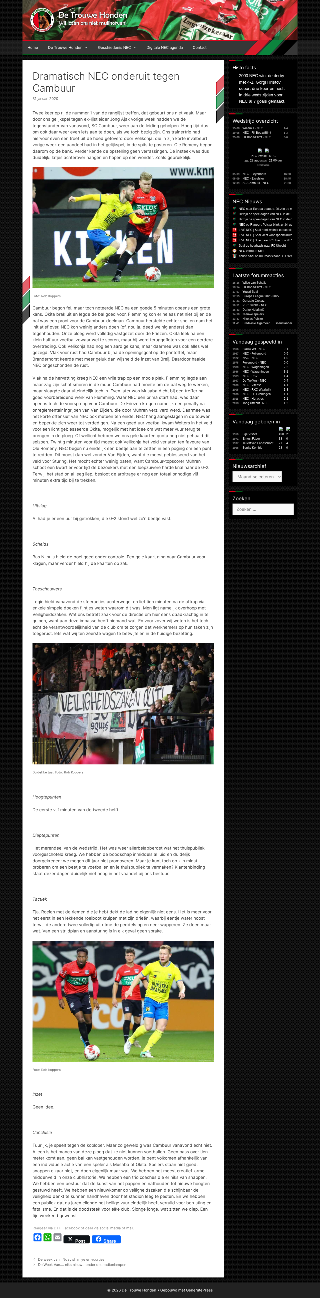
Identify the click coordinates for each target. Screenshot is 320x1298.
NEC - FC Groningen (256, 394)
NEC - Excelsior (253, 178)
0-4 (286, 380)
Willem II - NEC (252, 128)
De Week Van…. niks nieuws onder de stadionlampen (82, 1264)
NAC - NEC (250, 358)
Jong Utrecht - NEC (255, 403)
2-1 (286, 398)
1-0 (286, 358)
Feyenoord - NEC (254, 362)
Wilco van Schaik (254, 282)
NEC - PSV (250, 376)
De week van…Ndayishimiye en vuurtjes (71, 1259)
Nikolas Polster (252, 318)
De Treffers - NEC (254, 380)
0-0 (286, 362)
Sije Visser (249, 434)
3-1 (286, 371)
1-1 (286, 394)
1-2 (286, 403)
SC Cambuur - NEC (255, 183)
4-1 (286, 385)
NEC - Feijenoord (254, 353)
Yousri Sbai (250, 291)
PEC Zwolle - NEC (263, 156)
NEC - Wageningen (255, 367)
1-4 (286, 376)
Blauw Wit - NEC (253, 349)
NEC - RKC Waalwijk (256, 389)
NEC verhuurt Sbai (251, 251)
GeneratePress (199, 1290)
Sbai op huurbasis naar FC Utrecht (262, 245)
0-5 (286, 353)
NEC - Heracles (253, 398)
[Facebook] (37, 1239)
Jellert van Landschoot (257, 443)
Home (33, 47)
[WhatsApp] (47, 1239)
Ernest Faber (251, 438)
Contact (199, 47)
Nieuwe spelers (253, 314)
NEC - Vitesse (252, 385)
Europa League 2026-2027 (261, 296)
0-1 (286, 349)
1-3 (286, 389)
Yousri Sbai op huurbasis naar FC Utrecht (267, 256)
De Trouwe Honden (65, 47)
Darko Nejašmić (253, 309)
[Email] (57, 1239)
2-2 (286, 367)
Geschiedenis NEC (114, 47)
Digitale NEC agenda (164, 47)
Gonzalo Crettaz (253, 300)
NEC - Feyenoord (254, 174)
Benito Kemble (252, 447)
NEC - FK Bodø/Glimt (256, 132)
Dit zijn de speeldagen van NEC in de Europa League (275, 214)
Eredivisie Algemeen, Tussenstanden (267, 323)
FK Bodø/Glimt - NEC (256, 137)
